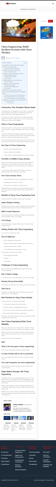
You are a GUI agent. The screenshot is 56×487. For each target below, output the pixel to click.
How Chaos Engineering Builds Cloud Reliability (14, 91)
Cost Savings (8, 78)
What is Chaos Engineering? (9, 67)
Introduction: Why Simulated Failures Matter (13, 65)
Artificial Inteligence (4, 447)
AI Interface (4, 452)
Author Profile (10, 101)
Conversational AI (6, 455)
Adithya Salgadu (15, 58)
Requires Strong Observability (12, 86)
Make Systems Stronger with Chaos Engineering (15, 100)
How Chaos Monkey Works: (11, 71)
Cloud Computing (34, 452)
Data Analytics (5, 461)
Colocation (32, 455)
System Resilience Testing (10, 75)
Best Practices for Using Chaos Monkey (12, 90)
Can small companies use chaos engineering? (15, 98)
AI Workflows (8, 423)
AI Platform (16, 423)
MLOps (31, 458)
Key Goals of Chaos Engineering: (12, 68)
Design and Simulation (32, 447)
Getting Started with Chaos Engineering (12, 80)
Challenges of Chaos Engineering (11, 83)
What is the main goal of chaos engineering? (15, 95)
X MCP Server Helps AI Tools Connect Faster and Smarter (7, 427)
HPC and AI (46, 452)
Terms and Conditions (39, 480)
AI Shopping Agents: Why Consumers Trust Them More (30, 427)
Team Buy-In (8, 88)
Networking (32, 461)
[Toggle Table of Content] (24, 63)
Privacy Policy (50, 480)
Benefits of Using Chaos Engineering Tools (13, 73)
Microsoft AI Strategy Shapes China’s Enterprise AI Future (14, 428)
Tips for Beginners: (9, 81)
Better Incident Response (11, 76)
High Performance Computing (49, 447)
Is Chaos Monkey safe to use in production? (15, 96)
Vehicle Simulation (20, 469)
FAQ (4, 93)
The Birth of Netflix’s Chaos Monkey (11, 70)
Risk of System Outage (10, 85)
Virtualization (33, 464)
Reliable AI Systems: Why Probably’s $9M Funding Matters (22, 427)
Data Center (19, 447)
